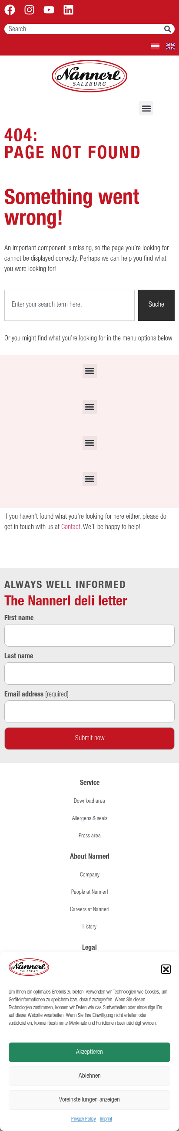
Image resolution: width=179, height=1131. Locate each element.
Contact (70, 527)
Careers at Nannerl (89, 910)
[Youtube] (48, 9)
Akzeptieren (89, 1052)
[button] (166, 969)
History (89, 927)
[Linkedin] (68, 9)
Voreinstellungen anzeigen (89, 1100)
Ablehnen (90, 1076)
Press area (90, 836)
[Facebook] (9, 9)
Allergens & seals (89, 819)
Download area (89, 801)
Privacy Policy (83, 1119)
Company (89, 875)
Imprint (106, 1119)
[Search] (169, 29)
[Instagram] (29, 9)
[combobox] (84, 29)
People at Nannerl (89, 893)
